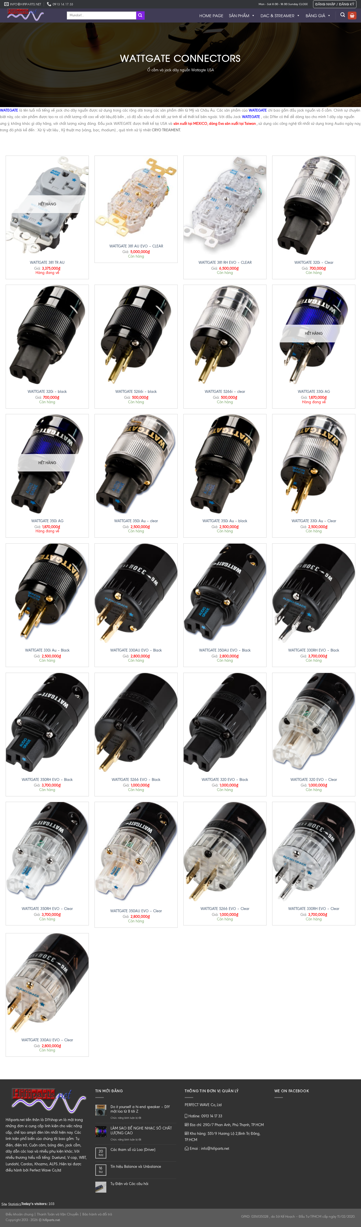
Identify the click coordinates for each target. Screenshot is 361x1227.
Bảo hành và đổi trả (97, 1214)
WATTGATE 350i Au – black (224, 521)
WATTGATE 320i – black (47, 391)
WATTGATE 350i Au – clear (136, 521)
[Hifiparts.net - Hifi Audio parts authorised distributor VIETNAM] (31, 15)
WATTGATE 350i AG (47, 521)
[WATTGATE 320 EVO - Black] (225, 722)
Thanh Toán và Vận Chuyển (58, 1214)
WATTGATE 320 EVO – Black (225, 780)
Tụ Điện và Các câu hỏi (129, 1184)
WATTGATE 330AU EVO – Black (136, 650)
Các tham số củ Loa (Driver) (133, 1150)
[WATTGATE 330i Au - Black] (47, 593)
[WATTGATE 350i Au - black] (225, 463)
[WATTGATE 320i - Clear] (313, 205)
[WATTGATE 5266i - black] (136, 334)
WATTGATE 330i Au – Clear (314, 521)
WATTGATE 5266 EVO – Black (136, 780)
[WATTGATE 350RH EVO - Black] (47, 722)
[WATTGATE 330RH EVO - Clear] (313, 851)
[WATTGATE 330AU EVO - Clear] (47, 983)
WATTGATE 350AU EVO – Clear (136, 911)
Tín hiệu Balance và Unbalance (136, 1166)
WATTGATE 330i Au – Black (47, 650)
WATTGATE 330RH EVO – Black (313, 650)
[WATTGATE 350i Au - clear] (136, 463)
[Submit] (140, 15)
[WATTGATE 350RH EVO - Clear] (47, 851)
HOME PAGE (211, 15)
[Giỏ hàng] (352, 16)
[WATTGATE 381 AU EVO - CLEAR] (136, 197)
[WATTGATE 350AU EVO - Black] (225, 593)
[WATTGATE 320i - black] (47, 334)
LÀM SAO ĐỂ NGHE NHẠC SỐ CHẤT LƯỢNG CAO (141, 1130)
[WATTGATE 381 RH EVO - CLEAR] (225, 205)
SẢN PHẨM (239, 15)
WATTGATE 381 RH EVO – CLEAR (225, 262)
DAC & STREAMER (277, 15)
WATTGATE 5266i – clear (225, 391)
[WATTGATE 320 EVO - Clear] (313, 722)
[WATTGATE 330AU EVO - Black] (136, 593)
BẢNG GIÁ (315, 15)
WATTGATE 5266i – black (136, 391)
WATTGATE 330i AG (314, 391)
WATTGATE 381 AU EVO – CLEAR (136, 246)
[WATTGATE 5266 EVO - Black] (136, 722)
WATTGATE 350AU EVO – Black (225, 650)
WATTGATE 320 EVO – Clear (313, 780)
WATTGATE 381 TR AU (47, 262)
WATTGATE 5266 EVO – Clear (225, 909)
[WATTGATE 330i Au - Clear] (313, 463)
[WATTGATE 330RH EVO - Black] (313, 593)
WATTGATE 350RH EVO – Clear (47, 909)
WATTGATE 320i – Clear (313, 262)
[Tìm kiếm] (342, 14)
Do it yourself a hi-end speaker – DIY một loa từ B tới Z (140, 1109)
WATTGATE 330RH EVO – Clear (313, 909)
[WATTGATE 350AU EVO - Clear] (136, 852)
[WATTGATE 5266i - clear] (225, 334)
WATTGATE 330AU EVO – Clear (47, 1040)
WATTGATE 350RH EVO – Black (47, 780)
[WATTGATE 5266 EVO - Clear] (225, 851)
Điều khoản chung (19, 1214)
